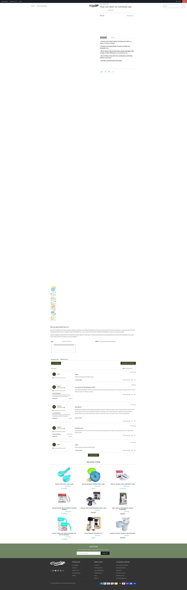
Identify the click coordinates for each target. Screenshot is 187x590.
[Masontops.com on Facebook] (53, 571)
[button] (125, 26)
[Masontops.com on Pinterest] (58, 571)
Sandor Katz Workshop (121, 578)
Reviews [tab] (55, 360)
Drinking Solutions (76, 573)
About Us (96, 578)
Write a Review (130, 364)
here (67, 327)
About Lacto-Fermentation (122, 565)
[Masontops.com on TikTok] (51, 570)
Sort (123, 368)
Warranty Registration (99, 570)
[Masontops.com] (94, 5)
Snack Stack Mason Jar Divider (123, 524)
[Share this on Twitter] (101, 72)
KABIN (20, 1)
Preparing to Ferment (121, 567)
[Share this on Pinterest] (109, 72)
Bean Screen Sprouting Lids (93, 474)
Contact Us (96, 565)
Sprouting (74, 567)
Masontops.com (57, 583)
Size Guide (130, 15)
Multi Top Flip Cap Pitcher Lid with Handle (64, 524)
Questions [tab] (64, 360)
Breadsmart (4, 1)
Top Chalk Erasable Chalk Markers (123, 498)
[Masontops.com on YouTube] (56, 571)
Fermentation (75, 565)
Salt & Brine (118, 570)
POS (62, 583)
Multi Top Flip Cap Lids (64, 474)
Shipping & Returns (98, 567)
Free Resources (42, 6)
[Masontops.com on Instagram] (61, 571)
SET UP (113, 37)
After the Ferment (120, 575)
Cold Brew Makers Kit (93, 524)
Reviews (74, 575)
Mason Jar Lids (75, 570)
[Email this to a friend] (113, 72)
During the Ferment (120, 573)
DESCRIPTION (103, 37)
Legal (95, 575)
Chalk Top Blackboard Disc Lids (93, 498)
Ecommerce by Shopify (70, 583)
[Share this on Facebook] (105, 72)
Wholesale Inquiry (98, 573)
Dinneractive (13, 1)
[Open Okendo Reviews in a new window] (130, 358)
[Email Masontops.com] (63, 571)
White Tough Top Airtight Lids (123, 474)
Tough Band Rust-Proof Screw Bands (64, 498)
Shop (33, 6)
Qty (101, 19)
